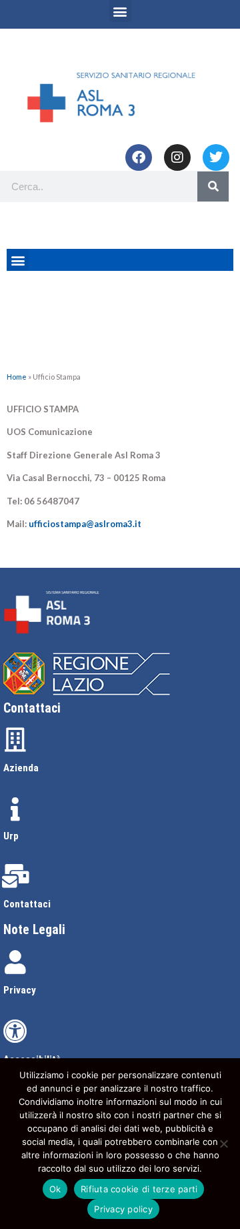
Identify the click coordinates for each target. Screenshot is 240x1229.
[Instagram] (177, 157)
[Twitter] (216, 157)
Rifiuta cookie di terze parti (139, 1189)
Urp (11, 836)
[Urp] (15, 809)
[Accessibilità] (15, 1031)
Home (17, 376)
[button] (120, 11)
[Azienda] (15, 740)
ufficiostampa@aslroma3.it (85, 523)
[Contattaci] (15, 876)
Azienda (21, 768)
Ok (55, 1189)
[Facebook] (138, 157)
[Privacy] (15, 962)
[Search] (213, 186)
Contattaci (27, 904)
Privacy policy (123, 1209)
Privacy (19, 990)
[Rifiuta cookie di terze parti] (223, 1143)
